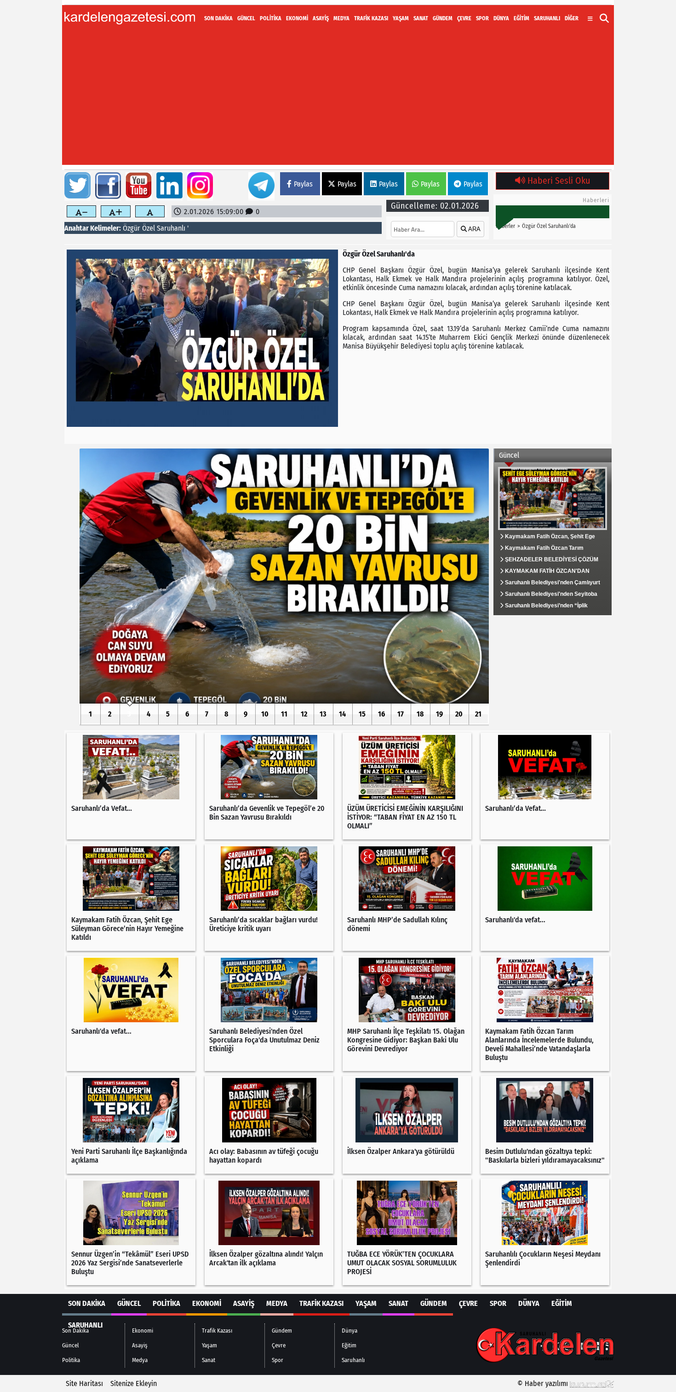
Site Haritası (84, 1383)
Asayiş (321, 18)
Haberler (505, 226)
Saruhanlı (547, 18)
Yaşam (401, 18)
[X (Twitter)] (558, 10)
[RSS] (604, 10)
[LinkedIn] (593, 10)
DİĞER (572, 18)
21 (478, 714)
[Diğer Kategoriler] (590, 19)
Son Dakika (218, 18)
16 (381, 714)
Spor (482, 18)
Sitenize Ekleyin (133, 1383)
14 (342, 714)
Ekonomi (297, 18)
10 (265, 714)
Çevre (464, 18)
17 (400, 714)
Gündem (443, 18)
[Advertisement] (338, 100)
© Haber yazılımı (543, 1383)
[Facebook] (547, 10)
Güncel (246, 18)
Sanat (420, 18)
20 (459, 714)
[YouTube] (581, 10)
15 (362, 714)
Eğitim (521, 18)
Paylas (303, 184)
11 (284, 714)
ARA (474, 229)
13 (323, 714)
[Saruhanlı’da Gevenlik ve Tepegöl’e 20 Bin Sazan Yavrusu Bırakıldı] (284, 576)
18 (420, 714)
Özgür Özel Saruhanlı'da (549, 226)
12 (304, 714)
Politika (270, 18)
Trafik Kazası (371, 18)
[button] (604, 18)
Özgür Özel (139, 228)
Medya (341, 18)
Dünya (501, 18)
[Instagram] (569, 10)
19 (439, 714)
